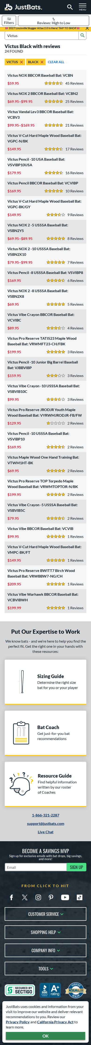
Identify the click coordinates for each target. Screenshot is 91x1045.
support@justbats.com (45, 823)
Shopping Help (43, 931)
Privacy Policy (18, 1022)
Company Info (43, 950)
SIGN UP (76, 867)
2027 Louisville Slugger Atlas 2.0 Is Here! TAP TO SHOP (42, 28)
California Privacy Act (55, 1022)
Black (33, 62)
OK (45, 1035)
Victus (12, 62)
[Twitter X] (25, 897)
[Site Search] (69, 7)
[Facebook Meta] (11, 897)
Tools (43, 968)
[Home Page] (23, 7)
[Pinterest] (51, 897)
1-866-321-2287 (45, 815)
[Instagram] (38, 897)
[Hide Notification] (87, 28)
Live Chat (45, 832)
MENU (84, 8)
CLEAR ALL (56, 62)
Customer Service (43, 913)
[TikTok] (79, 897)
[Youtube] (65, 897)
